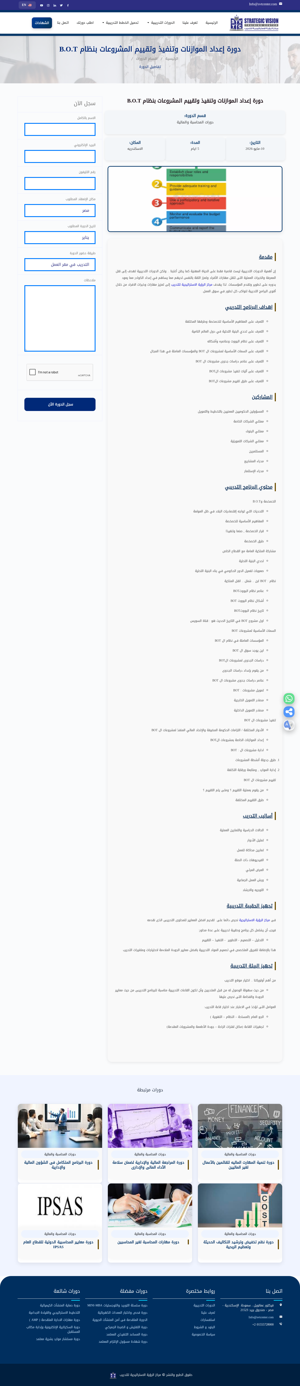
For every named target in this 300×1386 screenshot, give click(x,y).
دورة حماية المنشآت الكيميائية (60, 1305)
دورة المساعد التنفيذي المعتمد (126, 1334)
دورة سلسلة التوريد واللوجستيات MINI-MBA (117, 1305)
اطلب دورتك (85, 23)
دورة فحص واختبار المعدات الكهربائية (122, 1312)
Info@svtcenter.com (263, 4)
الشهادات (42, 23)
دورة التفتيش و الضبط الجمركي (126, 1327)
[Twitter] (61, 5)
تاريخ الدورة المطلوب (82, 226)
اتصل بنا (63, 23)
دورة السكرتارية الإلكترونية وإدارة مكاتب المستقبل (53, 1329)
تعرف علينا (190, 23)
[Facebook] (67, 5)
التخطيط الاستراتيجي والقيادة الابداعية (54, 1312)
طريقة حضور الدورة (83, 253)
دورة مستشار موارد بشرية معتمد (58, 1339)
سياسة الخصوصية (203, 1334)
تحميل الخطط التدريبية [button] (122, 23)
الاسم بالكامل (86, 118)
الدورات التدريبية (204, 1305)
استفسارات (208, 1320)
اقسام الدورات (147, 58)
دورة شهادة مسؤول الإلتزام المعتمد (123, 1341)
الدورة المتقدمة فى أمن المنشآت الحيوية (119, 1320)
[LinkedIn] (54, 5)
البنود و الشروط (204, 1327)
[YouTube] (41, 5)
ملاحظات (90, 280)
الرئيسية (212, 23)
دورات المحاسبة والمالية (195, 122)
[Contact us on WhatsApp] (289, 698)
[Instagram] (47, 5)
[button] (289, 711)
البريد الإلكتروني (85, 145)
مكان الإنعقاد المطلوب (81, 199)
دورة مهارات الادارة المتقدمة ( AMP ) (54, 1320)
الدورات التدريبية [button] (162, 23)
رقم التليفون (87, 172)
